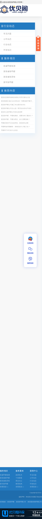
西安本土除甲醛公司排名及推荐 (11, 112)
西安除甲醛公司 (13, 2)
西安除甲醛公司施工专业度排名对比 (13, 105)
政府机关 (19, 475)
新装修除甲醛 (9, 71)
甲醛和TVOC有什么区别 (9, 130)
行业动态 (7, 44)
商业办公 (19, 481)
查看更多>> (4, 486)
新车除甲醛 (8, 82)
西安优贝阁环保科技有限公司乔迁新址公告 (15, 97)
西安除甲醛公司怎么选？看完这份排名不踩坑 (16, 108)
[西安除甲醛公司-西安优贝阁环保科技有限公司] (14, 9)
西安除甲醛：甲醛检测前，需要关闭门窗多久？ (17, 115)
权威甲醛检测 (9, 65)
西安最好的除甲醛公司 (35, 502)
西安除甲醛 (10, 502)
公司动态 (7, 39)
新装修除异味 (9, 76)
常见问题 (7, 33)
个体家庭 (19, 478)
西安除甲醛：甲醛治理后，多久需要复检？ (15, 119)
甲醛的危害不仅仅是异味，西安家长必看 (14, 123)
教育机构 (19, 483)
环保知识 (7, 49)
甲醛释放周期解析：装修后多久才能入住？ (15, 126)
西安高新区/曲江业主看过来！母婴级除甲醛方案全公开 (17, 101)
